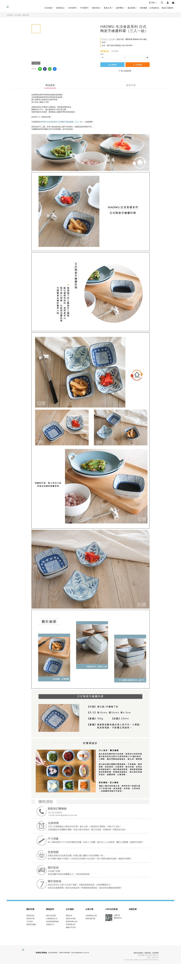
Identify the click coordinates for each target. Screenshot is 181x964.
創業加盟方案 (90, 918)
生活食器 (48, 7)
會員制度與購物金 (52, 921)
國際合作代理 (70, 927)
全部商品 (10, 15)
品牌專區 (119, 7)
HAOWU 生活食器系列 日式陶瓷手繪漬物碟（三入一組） (62, 121)
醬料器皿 (26, 15)
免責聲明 (155, 953)
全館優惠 (143, 7)
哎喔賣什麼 (30, 918)
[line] (40, 69)
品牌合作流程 (70, 918)
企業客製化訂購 (91, 915)
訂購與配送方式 (51, 918)
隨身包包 (96, 7)
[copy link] (55, 69)
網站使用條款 (138, 953)
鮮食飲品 (60, 7)
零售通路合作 (70, 924)
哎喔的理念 (30, 915)
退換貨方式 (50, 924)
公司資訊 (29, 921)
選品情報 (131, 7)
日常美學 (72, 7)
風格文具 (107, 7)
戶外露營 (84, 7)
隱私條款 (148, 953)
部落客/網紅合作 (72, 921)
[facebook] (45, 69)
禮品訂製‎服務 (167, 7)
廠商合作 (69, 915)
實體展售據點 (31, 924)
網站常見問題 (51, 915)
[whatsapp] (50, 69)
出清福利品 (154, 7)
